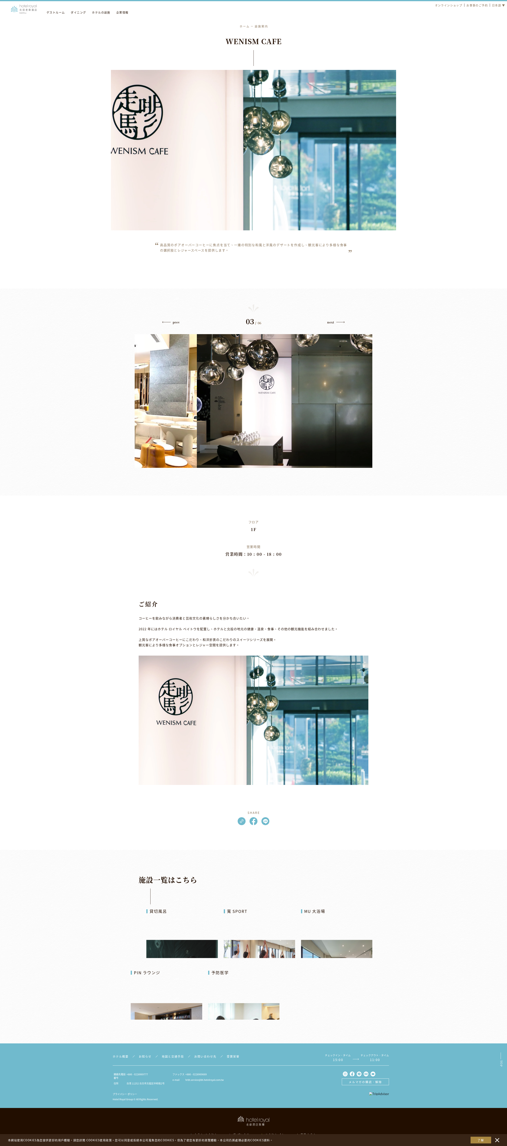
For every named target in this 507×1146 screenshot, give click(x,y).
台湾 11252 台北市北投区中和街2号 (146, 1083)
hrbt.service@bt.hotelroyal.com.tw (204, 1079)
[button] (171, 323)
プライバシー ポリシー (125, 1094)
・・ (496, 1138)
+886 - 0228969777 (137, 1074)
